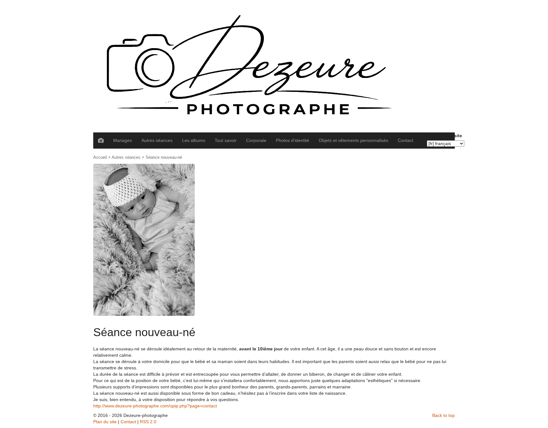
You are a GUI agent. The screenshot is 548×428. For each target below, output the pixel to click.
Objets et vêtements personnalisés (353, 140)
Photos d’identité (292, 140)
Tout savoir (226, 140)
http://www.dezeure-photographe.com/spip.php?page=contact (155, 405)
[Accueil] (274, 66)
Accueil (100, 157)
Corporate (256, 140)
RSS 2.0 (148, 421)
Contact (405, 140)
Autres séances (157, 140)
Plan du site (105, 421)
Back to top (443, 415)
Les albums (193, 140)
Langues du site (444, 135)
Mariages (122, 140)
